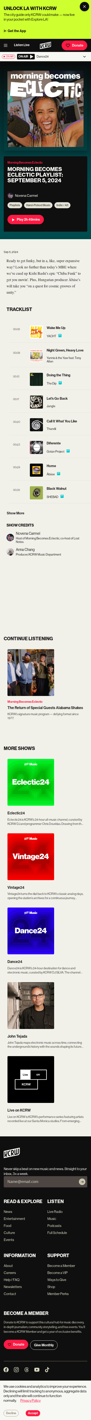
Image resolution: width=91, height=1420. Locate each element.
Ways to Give (56, 1280)
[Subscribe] (82, 1181)
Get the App (17, 31)
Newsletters (13, 1287)
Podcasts (54, 1226)
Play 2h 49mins (28, 219)
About (8, 1266)
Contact (10, 1294)
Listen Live (22, 45)
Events (9, 1240)
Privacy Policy (30, 1400)
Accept (33, 1413)
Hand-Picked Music (38, 205)
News (8, 1212)
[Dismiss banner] (84, 6)
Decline (11, 1413)
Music (51, 1219)
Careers (10, 1273)
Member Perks (58, 1294)
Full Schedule (57, 1233)
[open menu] (7, 45)
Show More (15, 513)
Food (7, 1226)
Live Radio (55, 1212)
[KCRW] (12, 1157)
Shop (51, 1287)
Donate (77, 45)
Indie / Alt (62, 205)
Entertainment (14, 1219)
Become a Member (61, 1266)
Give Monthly (44, 1345)
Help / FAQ (12, 1280)
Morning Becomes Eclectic (25, 701)
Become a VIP (57, 1273)
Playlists (15, 205)
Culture (9, 1233)
